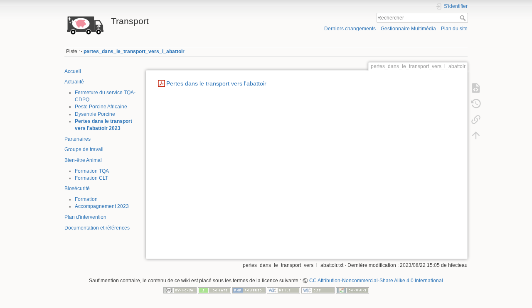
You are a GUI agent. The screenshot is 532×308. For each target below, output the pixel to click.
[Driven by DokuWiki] (352, 290)
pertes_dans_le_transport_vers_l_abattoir (134, 51)
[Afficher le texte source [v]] (475, 88)
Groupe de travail (83, 149)
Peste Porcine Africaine (101, 107)
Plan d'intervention (85, 217)
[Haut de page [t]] (475, 135)
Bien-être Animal (83, 160)
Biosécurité (77, 188)
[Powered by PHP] (249, 290)
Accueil (72, 71)
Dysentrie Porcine (95, 114)
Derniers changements (350, 29)
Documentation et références (97, 228)
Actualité (74, 82)
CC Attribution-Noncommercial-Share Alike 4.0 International (376, 281)
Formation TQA (92, 171)
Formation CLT (91, 178)
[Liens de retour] (475, 119)
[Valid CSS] (318, 290)
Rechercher (464, 18)
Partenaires (77, 139)
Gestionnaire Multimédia (408, 29)
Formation (86, 199)
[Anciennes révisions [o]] (475, 104)
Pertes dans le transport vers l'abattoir (216, 83)
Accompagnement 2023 (102, 206)
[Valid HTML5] (283, 290)
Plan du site (454, 29)
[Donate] (214, 290)
